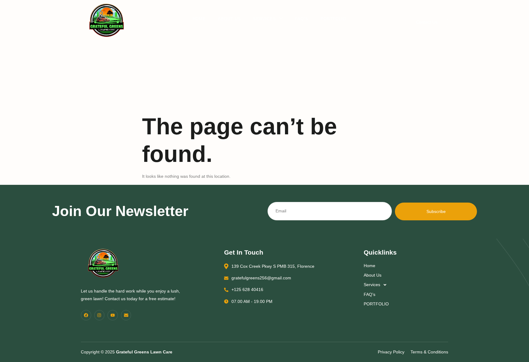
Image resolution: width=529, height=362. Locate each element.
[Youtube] (112, 315)
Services (264, 19)
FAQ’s (301, 19)
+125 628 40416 (247, 289)
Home (199, 19)
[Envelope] (126, 315)
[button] (405, 284)
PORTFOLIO (333, 19)
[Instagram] (99, 315)
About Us (229, 19)
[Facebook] (86, 315)
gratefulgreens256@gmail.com (261, 277)
